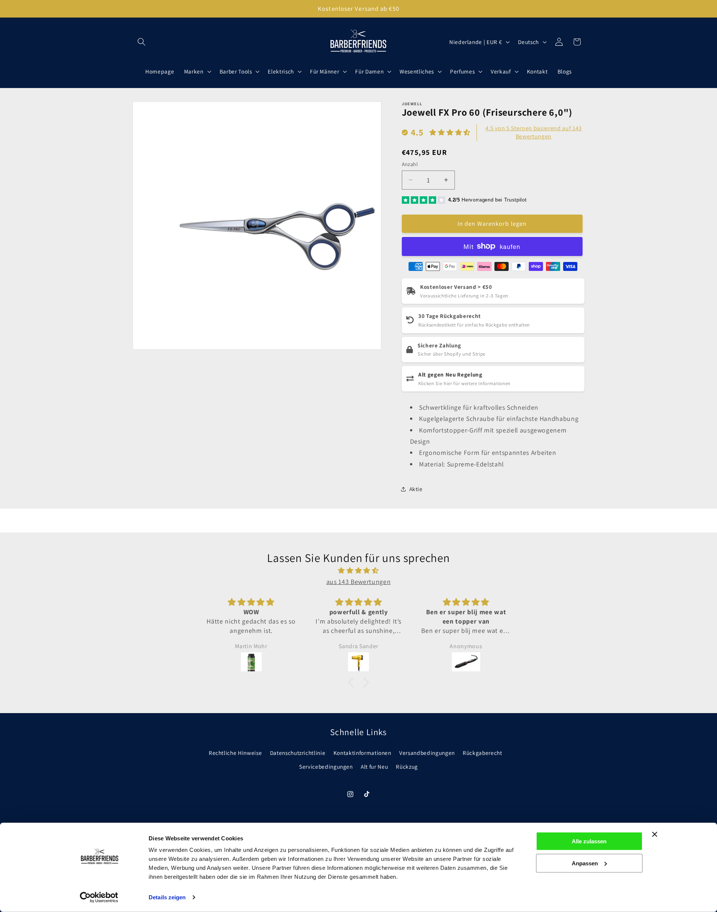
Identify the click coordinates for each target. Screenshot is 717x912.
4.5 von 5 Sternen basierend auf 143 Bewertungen (533, 132)
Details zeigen (167, 897)
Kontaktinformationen (362, 752)
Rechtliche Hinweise (235, 752)
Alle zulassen (589, 841)
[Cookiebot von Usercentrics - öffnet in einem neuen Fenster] (99, 897)
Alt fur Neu (374, 766)
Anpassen (585, 863)
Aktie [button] (416, 489)
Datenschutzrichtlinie (298, 752)
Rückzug (407, 766)
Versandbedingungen (427, 752)
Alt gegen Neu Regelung (450, 374)
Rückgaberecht (482, 752)
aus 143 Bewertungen (358, 581)
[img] (358, 570)
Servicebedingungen (326, 766)
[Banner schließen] (654, 834)
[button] (141, 42)
